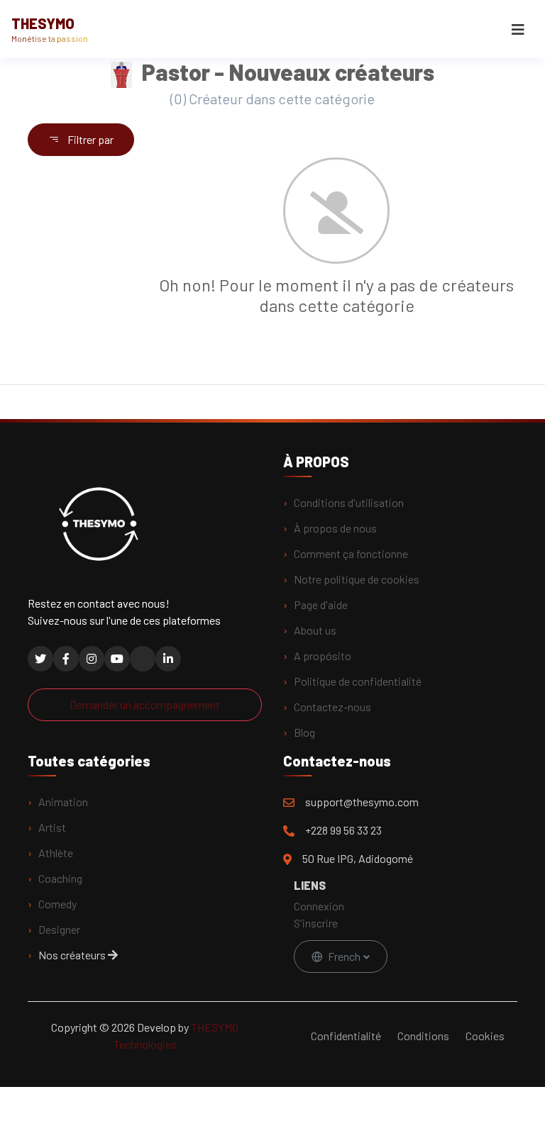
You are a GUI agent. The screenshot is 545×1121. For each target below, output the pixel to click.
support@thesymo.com (362, 801)
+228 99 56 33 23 (343, 830)
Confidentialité (346, 1035)
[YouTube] (117, 658)
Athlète (55, 852)
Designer (59, 929)
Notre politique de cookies (356, 579)
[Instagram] (91, 658)
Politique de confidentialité (358, 681)
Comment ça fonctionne (351, 553)
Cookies (485, 1035)
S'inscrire (316, 923)
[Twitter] (40, 658)
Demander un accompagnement (145, 704)
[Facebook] (66, 658)
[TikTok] (142, 658)
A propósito (322, 655)
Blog (304, 732)
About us (315, 630)
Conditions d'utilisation (349, 502)
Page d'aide (321, 604)
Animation (63, 801)
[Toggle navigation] (518, 29)
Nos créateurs (73, 954)
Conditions (423, 1035)
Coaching (60, 878)
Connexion (319, 906)
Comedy (57, 903)
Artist (52, 827)
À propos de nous (335, 528)
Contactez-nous (332, 706)
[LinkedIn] (168, 658)
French (344, 956)
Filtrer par (89, 139)
